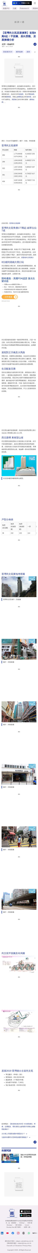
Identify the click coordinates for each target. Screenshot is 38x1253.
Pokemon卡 (24, 8)
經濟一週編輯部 (8, 44)
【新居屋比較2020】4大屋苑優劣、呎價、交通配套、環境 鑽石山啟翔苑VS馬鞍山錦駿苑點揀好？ (19, 1126)
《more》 (27, 1225)
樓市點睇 (19, 52)
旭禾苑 (29, 97)
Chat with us (10, 1245)
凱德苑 (32, 94)
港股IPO (6, 8)
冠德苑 (21, 94)
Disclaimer (18, 1245)
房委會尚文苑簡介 (27, 257)
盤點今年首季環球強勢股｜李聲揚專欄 (28, 1156)
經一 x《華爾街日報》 (23, 3)
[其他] (35, 44)
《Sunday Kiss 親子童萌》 (13, 1227)
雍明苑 (8, 97)
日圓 (14, 8)
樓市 (3, 46)
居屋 (28, 52)
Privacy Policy (27, 1245)
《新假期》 (13, 1223)
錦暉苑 (19, 97)
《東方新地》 (18, 1225)
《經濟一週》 (27, 1227)
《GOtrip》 (21, 1223)
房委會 (14, 99)
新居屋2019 (7, 52)
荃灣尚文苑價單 (14, 223)
